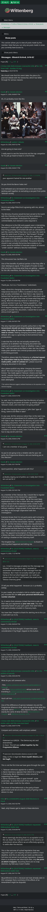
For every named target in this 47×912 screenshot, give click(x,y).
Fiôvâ (3, 799)
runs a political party (18, 689)
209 (14, 62)
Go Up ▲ (31, 907)
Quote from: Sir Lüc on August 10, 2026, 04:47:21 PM (19, 835)
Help (14, 907)
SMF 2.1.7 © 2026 (18, 909)
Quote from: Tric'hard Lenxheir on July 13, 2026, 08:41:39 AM (21, 474)
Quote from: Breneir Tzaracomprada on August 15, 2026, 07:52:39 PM (23, 559)
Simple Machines (29, 909)
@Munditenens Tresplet (24, 542)
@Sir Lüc (6, 561)
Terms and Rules (22, 907)
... (12, 62)
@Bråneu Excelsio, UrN (20, 714)
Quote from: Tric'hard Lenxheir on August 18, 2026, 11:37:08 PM (22, 175)
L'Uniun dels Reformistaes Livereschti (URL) (18, 66)
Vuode (3, 92)
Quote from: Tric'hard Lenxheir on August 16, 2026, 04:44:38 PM (22, 444)
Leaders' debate (17, 142)
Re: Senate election (14, 92)
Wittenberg (5, 142)
